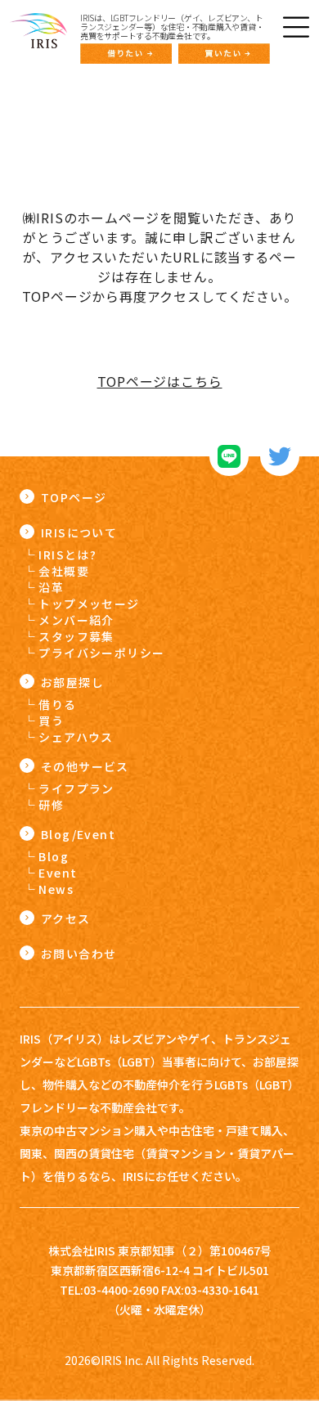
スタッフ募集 (76, 636)
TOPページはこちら (159, 381)
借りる (57, 704)
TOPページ (73, 497)
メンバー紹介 (76, 620)
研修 (51, 805)
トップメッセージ (88, 603)
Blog (53, 856)
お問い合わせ (78, 953)
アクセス (66, 918)
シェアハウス (75, 737)
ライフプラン (76, 788)
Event (57, 872)
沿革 (51, 587)
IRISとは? (67, 554)
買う (51, 720)
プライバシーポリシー (101, 652)
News (56, 889)
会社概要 (63, 571)
